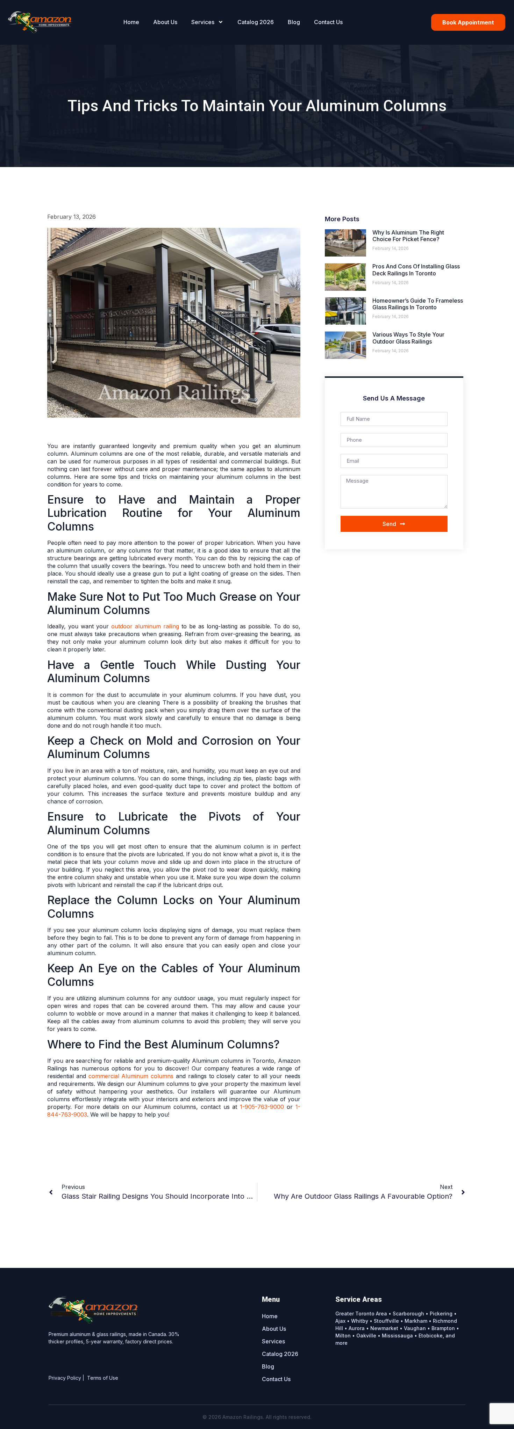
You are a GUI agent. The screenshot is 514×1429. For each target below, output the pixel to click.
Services (202, 22)
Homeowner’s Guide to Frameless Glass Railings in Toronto (417, 304)
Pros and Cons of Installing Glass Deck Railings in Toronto (416, 269)
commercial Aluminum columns (131, 1076)
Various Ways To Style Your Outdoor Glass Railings (408, 338)
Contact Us (328, 22)
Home (131, 22)
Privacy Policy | (68, 1378)
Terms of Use (102, 1378)
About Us (165, 22)
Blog (294, 22)
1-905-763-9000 (262, 1106)
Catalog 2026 (255, 22)
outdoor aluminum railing (145, 626)
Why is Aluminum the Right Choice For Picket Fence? (408, 236)
